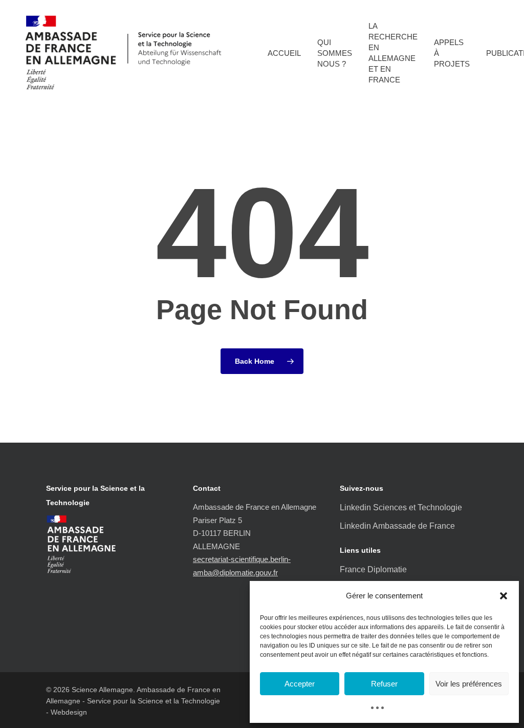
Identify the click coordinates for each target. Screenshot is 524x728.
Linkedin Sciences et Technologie (401, 507)
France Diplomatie (373, 569)
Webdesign (69, 712)
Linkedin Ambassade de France (397, 526)
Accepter (300, 683)
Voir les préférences (468, 683)
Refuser (384, 683)
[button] (503, 596)
